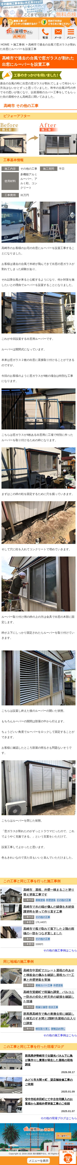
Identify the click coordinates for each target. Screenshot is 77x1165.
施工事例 (18, 44)
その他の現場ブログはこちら (59, 1118)
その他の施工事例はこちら (60, 950)
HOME (5, 44)
